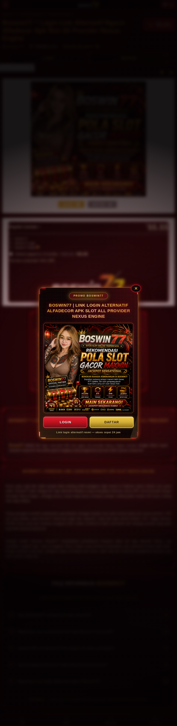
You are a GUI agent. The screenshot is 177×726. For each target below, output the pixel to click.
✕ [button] (136, 288)
